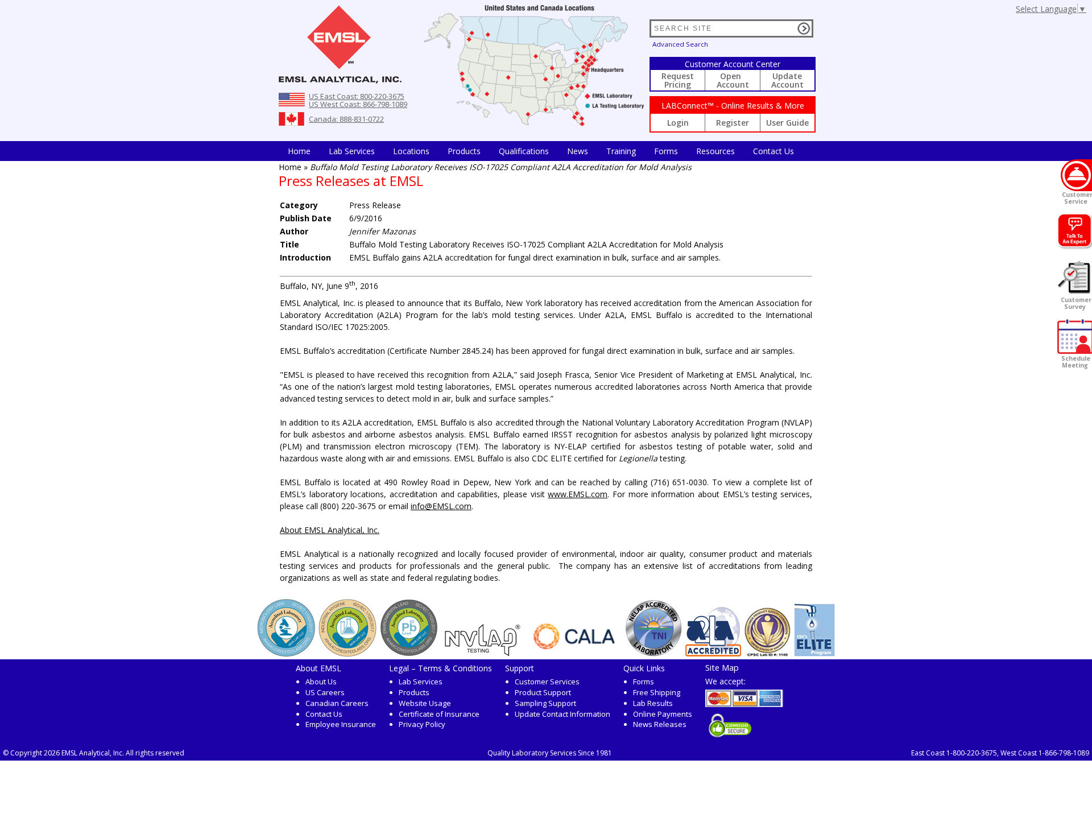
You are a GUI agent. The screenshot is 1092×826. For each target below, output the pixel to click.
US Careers (325, 692)
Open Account (733, 80)
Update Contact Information (562, 714)
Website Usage (425, 703)
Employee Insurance (340, 724)
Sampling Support (545, 703)
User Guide (787, 122)
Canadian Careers (337, 703)
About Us (321, 681)
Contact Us (773, 151)
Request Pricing (677, 80)
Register (732, 122)
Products (464, 151)
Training (621, 151)
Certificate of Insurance (439, 714)
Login (678, 122)
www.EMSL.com (577, 494)
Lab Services (420, 681)
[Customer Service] (1076, 175)
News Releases (659, 724)
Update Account (787, 80)
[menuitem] (299, 151)
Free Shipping (656, 692)
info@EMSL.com (441, 506)
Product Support (543, 692)
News (577, 151)
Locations (411, 151)
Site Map (722, 667)
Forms (666, 151)
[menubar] (541, 151)
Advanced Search (680, 44)
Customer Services (547, 681)
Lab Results (653, 703)
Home (299, 151)
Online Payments (662, 714)
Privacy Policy (422, 724)
